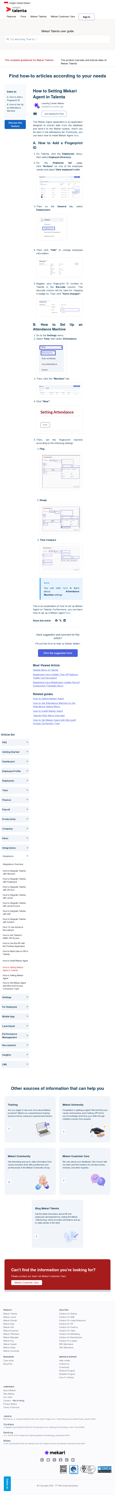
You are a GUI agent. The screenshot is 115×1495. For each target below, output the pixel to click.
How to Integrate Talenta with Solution (14, 920)
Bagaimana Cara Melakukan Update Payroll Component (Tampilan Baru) (56, 684)
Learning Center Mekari (52, 103)
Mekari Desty (9, 1347)
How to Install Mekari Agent (15, 960)
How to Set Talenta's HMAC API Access (12, 936)
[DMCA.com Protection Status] (105, 1469)
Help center (64, 1360)
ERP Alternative (66, 1344)
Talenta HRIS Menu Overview (49, 715)
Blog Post (7, 1364)
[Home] (16, 9)
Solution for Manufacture (70, 1337)
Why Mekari (8, 1394)
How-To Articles (66, 1377)
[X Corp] (60, 620)
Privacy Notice (10, 1404)
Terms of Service (11, 1407)
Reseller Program (67, 1374)
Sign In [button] (86, 17)
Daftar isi (7, 1484)
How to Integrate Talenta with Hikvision (14, 872)
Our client (7, 1397)
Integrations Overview (13, 864)
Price (23, 16)
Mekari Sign (8, 1324)
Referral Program (67, 1370)
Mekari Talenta (38, 16)
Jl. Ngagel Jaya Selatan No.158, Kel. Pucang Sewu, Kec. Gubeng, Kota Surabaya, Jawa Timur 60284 (44, 1427)
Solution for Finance (68, 1327)
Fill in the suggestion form (58, 653)
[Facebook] (56, 620)
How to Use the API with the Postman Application (14, 944)
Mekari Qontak (10, 1320)
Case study (8, 1360)
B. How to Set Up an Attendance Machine (15, 107)
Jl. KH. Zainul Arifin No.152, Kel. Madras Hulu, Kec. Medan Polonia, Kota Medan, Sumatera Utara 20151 (44, 1444)
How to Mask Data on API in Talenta (15, 952)
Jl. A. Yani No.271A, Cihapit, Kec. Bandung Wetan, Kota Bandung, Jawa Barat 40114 (36, 1435)
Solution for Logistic (68, 1341)
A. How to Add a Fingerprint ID (15, 99)
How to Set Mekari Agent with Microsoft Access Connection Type (14, 986)
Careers (7, 1400)
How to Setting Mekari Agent (13, 977)
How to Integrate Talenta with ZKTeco (14, 888)
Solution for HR (66, 1324)
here (76, 135)
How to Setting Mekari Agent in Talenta (13, 968)
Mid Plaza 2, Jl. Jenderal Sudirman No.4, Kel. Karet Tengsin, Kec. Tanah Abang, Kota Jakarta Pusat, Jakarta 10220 (49, 1419)
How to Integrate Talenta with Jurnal (14, 896)
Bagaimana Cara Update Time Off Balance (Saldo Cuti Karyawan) (55, 676)
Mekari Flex (8, 1327)
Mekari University (11, 1351)
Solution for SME (66, 1317)
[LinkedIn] (64, 620)
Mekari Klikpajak (11, 1337)
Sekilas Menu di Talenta (45, 670)
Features (11, 16)
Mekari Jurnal (9, 1317)
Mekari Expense (10, 1330)
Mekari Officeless (11, 1334)
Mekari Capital (10, 1344)
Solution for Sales (67, 1330)
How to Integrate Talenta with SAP (14, 912)
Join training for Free (54, 114)
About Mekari (9, 1390)
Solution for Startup (68, 1313)
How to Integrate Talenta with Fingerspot (14, 880)
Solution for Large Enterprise (72, 1320)
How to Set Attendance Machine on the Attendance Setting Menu (54, 705)
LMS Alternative (66, 1347)
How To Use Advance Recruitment (13, 928)
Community (64, 1367)
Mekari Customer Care (63, 16)
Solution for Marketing (69, 1334)
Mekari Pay (8, 1341)
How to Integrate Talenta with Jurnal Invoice (14, 904)
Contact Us (64, 1364)
